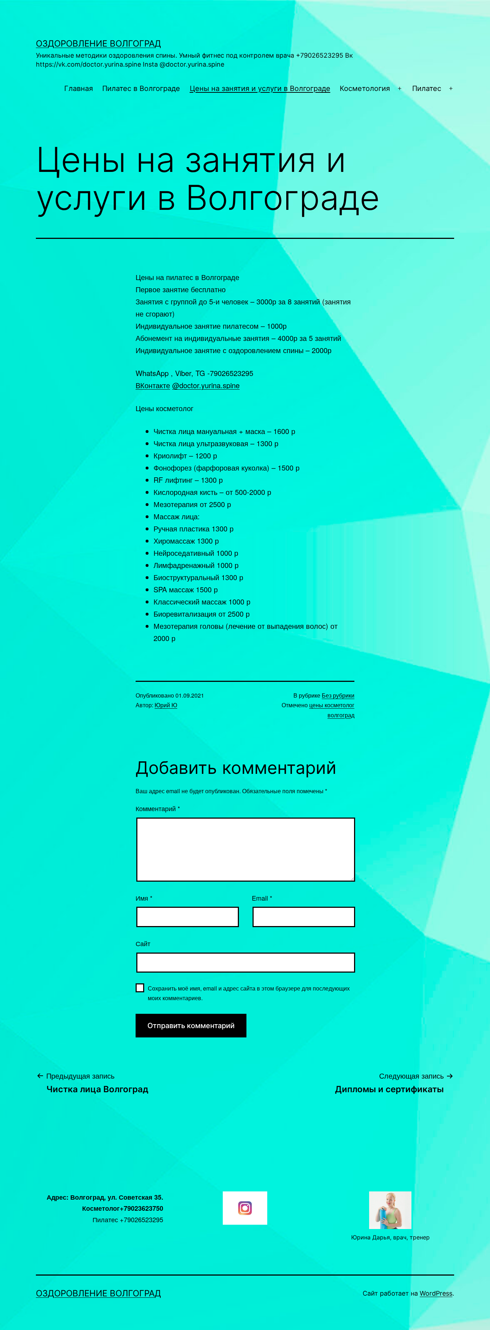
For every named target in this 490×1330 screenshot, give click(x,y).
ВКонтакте (153, 385)
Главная (78, 88)
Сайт (143, 943)
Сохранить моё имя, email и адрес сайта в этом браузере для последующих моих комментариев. (249, 993)
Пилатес (426, 88)
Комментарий (158, 808)
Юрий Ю (166, 705)
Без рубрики (338, 695)
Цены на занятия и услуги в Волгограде (260, 88)
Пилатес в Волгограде (141, 88)
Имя (144, 897)
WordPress (436, 1293)
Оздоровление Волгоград (98, 43)
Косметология (365, 88)
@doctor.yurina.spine (206, 385)
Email (262, 897)
